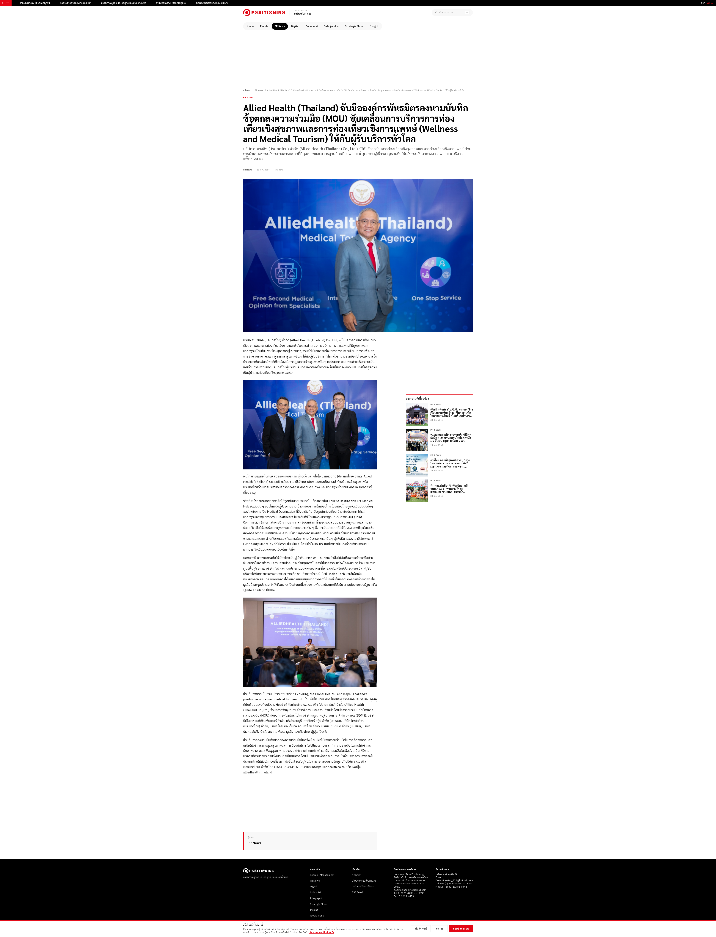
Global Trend (317, 916)
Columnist (312, 26)
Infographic (331, 26)
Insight (374, 26)
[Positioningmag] (264, 12)
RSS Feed (357, 892)
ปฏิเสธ (440, 929)
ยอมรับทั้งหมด (461, 929)
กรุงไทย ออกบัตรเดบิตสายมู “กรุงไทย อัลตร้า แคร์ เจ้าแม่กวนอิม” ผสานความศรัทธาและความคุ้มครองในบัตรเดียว (450, 463)
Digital (295, 26)
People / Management (322, 875)
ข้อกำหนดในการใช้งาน (363, 887)
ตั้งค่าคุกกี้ (421, 929)
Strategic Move (354, 26)
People (264, 26)
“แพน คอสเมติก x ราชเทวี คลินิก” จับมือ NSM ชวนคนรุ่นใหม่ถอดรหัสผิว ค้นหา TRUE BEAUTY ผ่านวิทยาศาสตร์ (450, 438)
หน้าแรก (246, 90)
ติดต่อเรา (357, 875)
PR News (280, 26)
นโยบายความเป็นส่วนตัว (364, 881)
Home (250, 26)
